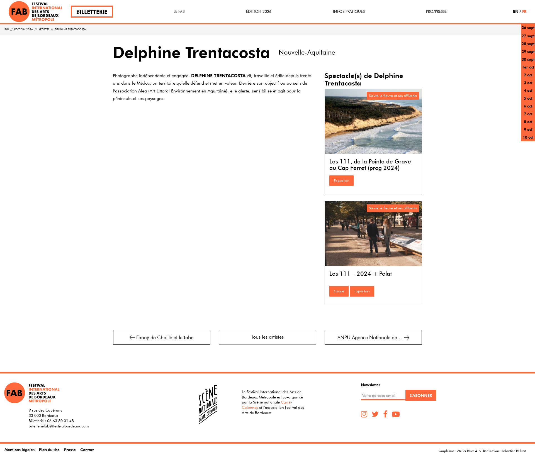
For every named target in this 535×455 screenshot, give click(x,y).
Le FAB (179, 11)
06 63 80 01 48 (60, 420)
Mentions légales (19, 449)
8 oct (528, 121)
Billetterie (91, 11)
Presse (70, 449)
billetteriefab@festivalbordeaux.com (59, 426)
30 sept (528, 59)
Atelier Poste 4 (467, 450)
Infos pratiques (349, 11)
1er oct (528, 67)
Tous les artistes (267, 337)
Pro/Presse (436, 11)
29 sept (528, 51)
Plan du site (49, 449)
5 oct (528, 98)
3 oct (528, 82)
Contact (87, 449)
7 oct (528, 113)
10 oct (528, 137)
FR (524, 11)
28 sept (528, 43)
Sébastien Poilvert (514, 450)
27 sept (528, 35)
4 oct (528, 90)
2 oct (528, 74)
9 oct (528, 129)
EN (515, 11)
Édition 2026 (258, 11)
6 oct (528, 106)
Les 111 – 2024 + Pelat (360, 273)
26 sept (528, 27)
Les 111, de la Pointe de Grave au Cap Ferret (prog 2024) (370, 164)
